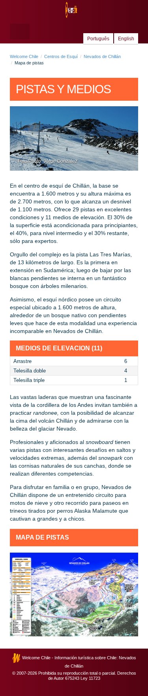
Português (98, 38)
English (126, 38)
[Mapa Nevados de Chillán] (74, 594)
